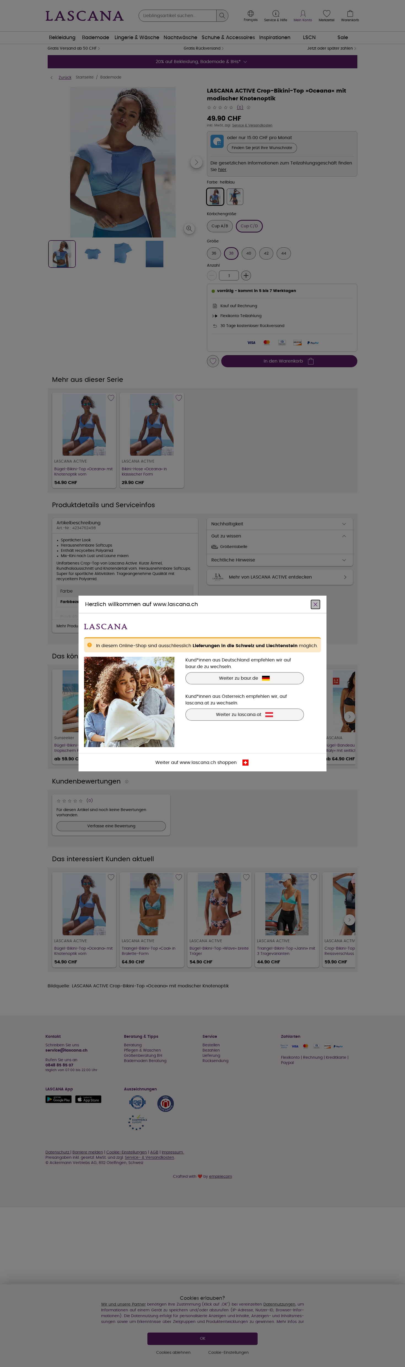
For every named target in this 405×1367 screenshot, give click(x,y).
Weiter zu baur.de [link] (238, 678)
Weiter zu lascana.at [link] (238, 714)
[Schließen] (315, 604)
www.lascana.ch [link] (198, 762)
